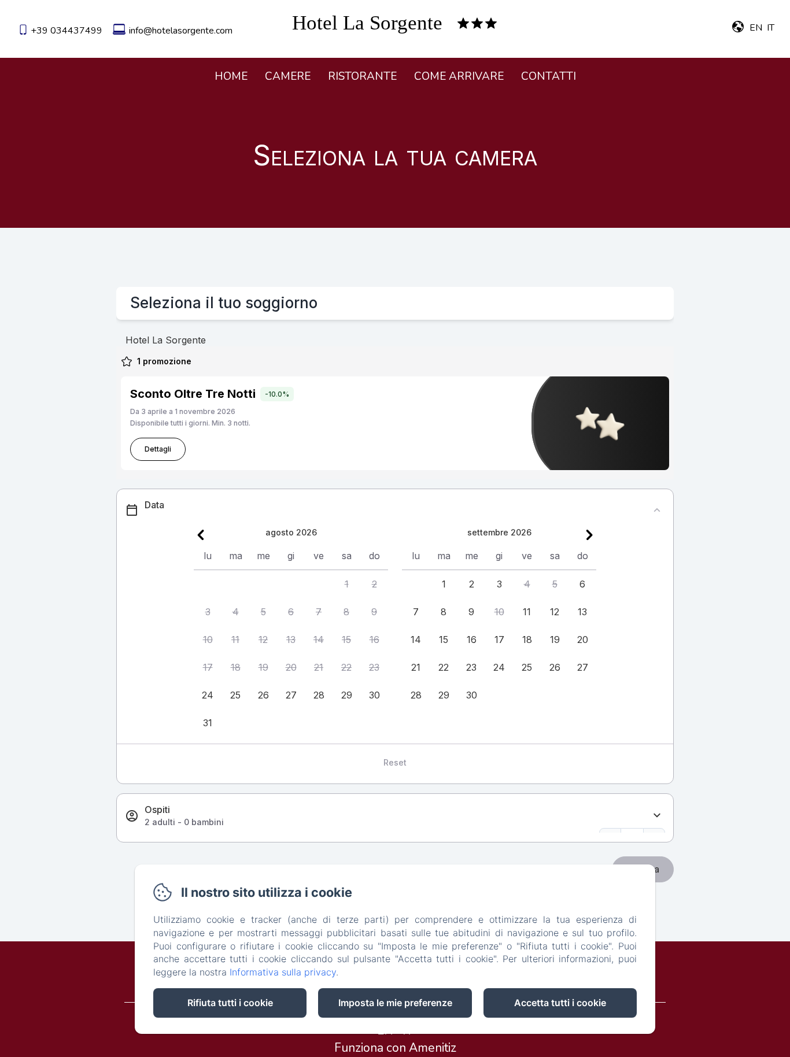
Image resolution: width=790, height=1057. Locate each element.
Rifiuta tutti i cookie (230, 1002)
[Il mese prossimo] (589, 535)
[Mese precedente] (201, 535)
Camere (288, 76)
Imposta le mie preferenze (395, 1002)
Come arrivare (459, 76)
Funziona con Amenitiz (395, 1048)
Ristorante (362, 76)
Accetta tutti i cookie (560, 1002)
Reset (395, 762)
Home (231, 76)
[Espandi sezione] (657, 815)
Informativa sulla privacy (283, 972)
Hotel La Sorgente (367, 23)
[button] (346, 584)
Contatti (548, 76)
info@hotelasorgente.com (180, 30)
